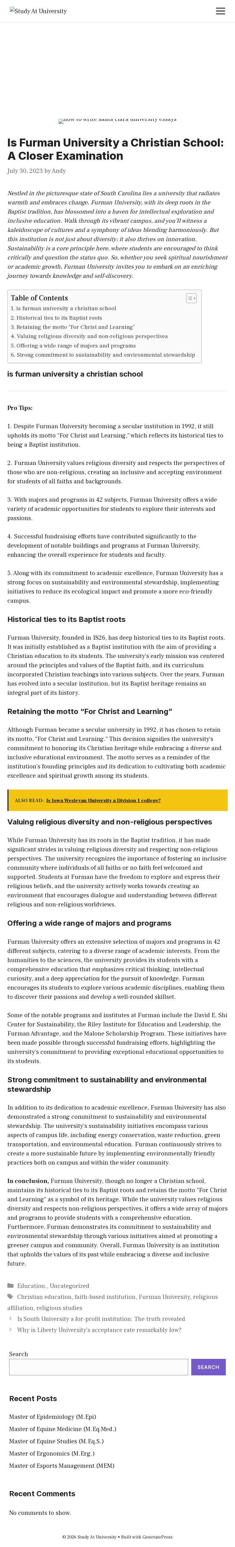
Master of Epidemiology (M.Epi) (52, 1417)
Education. (32, 1286)
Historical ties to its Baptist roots (59, 318)
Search (18, 1354)
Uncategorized (69, 1286)
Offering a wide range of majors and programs (76, 345)
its (160, 202)
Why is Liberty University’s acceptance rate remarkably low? (99, 1330)
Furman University (164, 1297)
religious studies (59, 1308)
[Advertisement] (117, 68)
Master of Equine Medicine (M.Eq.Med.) (63, 1429)
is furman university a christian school (66, 308)
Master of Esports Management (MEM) (62, 1466)
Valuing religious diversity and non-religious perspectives (92, 336)
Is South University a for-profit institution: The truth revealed (101, 1319)
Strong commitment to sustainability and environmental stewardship (106, 355)
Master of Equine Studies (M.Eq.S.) (56, 1441)
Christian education (44, 1297)
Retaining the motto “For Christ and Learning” (76, 327)
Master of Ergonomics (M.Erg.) (52, 1454)
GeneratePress (158, 1537)
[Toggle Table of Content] (188, 298)
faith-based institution (105, 1297)
